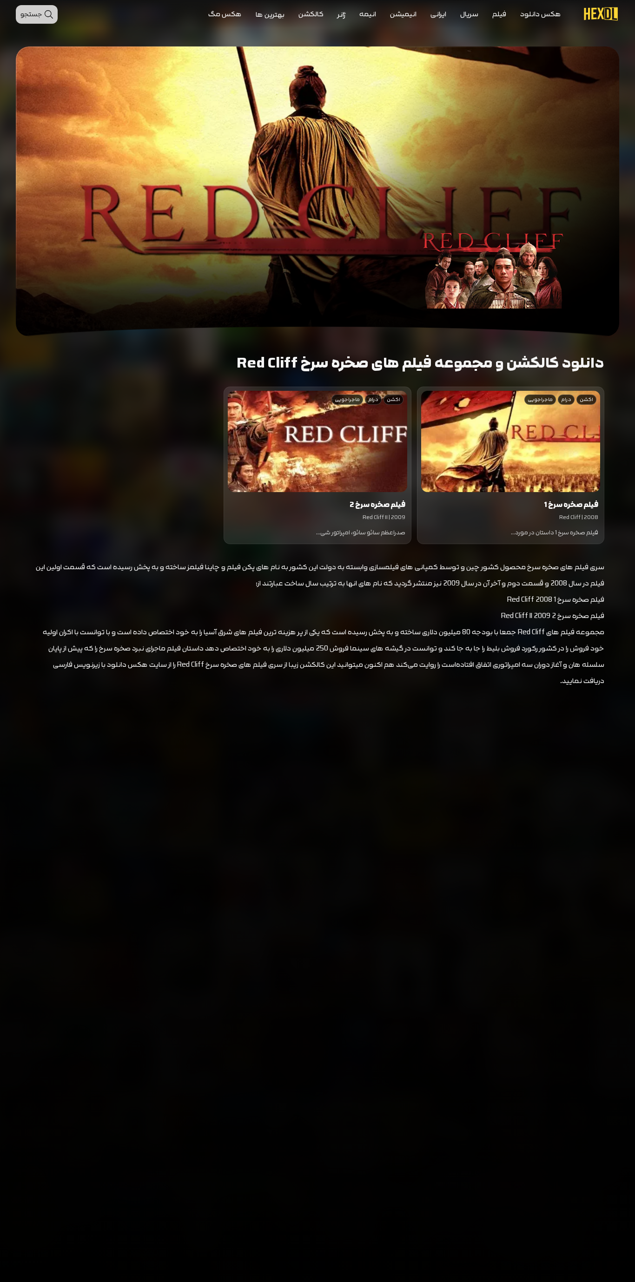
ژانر (341, 14)
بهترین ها (270, 14)
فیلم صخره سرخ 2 (377, 505)
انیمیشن (403, 14)
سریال (469, 14)
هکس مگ (225, 14)
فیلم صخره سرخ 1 (571, 505)
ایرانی (438, 14)
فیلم (499, 14)
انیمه (367, 14)
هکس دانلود (540, 14)
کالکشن (311, 14)
